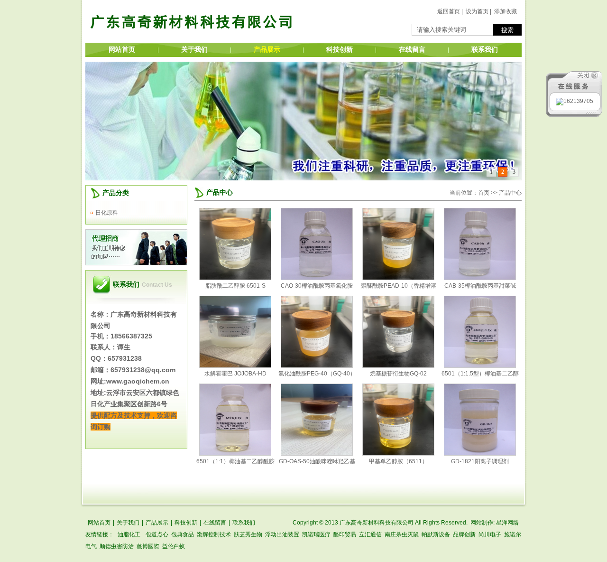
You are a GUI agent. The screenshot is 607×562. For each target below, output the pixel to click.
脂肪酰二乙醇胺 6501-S (235, 285)
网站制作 (481, 522)
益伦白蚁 (173, 546)
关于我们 (194, 49)
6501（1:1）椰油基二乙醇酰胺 (235, 461)
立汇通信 (370, 534)
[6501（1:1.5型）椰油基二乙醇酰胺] (480, 366)
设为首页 (477, 11)
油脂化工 (129, 534)
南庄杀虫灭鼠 (402, 534)
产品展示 (267, 49)
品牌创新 (464, 534)
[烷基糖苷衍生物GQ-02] (398, 366)
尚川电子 (489, 534)
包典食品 (182, 534)
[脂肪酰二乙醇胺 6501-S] (235, 278)
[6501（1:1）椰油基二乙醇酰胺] (235, 453)
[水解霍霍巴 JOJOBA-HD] (235, 366)
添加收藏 (505, 11)
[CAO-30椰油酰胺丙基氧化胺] (317, 278)
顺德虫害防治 (117, 546)
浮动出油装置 (282, 534)
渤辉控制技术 (214, 534)
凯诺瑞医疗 (316, 534)
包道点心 (157, 534)
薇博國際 (148, 546)
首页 (483, 192)
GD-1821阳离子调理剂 (480, 461)
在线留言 (412, 49)
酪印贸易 (344, 534)
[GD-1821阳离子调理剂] (480, 453)
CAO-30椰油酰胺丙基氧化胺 (317, 285)
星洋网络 (507, 522)
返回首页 (448, 11)
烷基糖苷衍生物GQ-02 (398, 373)
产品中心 (219, 192)
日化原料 (106, 212)
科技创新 (339, 49)
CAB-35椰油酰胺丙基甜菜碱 (480, 285)
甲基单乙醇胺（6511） (398, 461)
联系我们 (484, 49)
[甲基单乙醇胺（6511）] (398, 453)
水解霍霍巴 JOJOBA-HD (235, 373)
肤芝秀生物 (248, 534)
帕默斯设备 (436, 534)
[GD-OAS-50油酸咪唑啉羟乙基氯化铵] (317, 453)
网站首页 (122, 49)
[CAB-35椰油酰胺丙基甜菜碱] (480, 278)
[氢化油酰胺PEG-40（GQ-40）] (317, 366)
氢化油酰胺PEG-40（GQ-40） (317, 373)
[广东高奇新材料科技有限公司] (192, 40)
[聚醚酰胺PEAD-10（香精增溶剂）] (398, 278)
